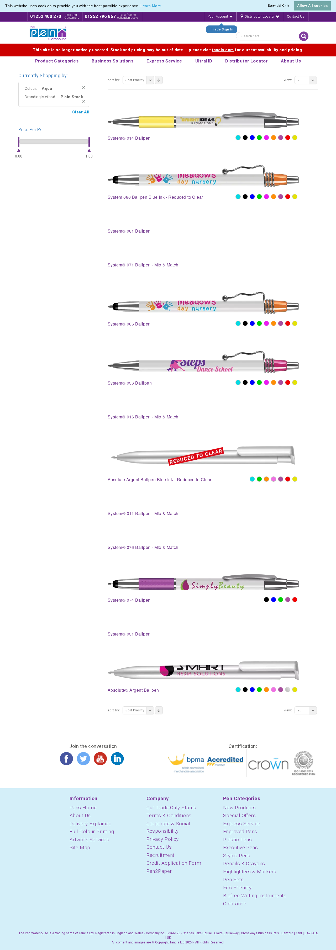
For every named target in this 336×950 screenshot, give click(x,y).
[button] (163, 6)
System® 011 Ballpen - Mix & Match (143, 513)
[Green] (259, 137)
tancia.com (223, 50)
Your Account (218, 16)
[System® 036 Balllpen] (203, 361)
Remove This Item (83, 87)
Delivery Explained (90, 824)
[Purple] (280, 137)
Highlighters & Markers (249, 872)
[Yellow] (294, 137)
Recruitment (160, 855)
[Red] (287, 137)
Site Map (80, 847)
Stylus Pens (236, 856)
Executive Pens (240, 847)
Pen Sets (233, 879)
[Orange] (273, 137)
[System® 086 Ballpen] (203, 302)
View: (288, 80)
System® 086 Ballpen (129, 324)
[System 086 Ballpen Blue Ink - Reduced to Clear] (203, 176)
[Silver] (287, 689)
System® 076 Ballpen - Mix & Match (143, 547)
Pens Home (83, 808)
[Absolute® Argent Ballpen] (203, 670)
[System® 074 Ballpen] (203, 582)
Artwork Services (89, 840)
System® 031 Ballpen (129, 634)
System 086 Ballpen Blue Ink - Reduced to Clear (155, 197)
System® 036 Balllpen (130, 383)
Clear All (80, 112)
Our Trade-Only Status (171, 808)
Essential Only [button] (278, 5)
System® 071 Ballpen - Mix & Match (143, 265)
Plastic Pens (237, 840)
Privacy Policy (162, 839)
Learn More (150, 6)
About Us (80, 815)
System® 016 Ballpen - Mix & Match (143, 417)
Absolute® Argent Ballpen (133, 690)
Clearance (234, 904)
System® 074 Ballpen (129, 600)
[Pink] (273, 479)
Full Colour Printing (92, 831)
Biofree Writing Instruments (254, 896)
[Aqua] (238, 137)
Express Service (241, 824)
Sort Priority (134, 80)
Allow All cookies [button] (312, 6)
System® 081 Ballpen (129, 231)
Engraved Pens (240, 831)
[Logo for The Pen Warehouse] (48, 33)
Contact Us (296, 16)
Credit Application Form (173, 863)
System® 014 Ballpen (129, 138)
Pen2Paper (159, 871)
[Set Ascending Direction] (159, 80)
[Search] (303, 36)
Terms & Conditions (169, 815)
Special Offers (239, 815)
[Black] (245, 137)
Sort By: (114, 80)
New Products (239, 808)
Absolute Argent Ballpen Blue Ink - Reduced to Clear (160, 479)
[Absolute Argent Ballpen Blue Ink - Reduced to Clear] (203, 456)
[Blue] (252, 137)
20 (300, 80)
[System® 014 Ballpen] (203, 120)
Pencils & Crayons (244, 863)
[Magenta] (266, 137)
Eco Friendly (237, 888)
